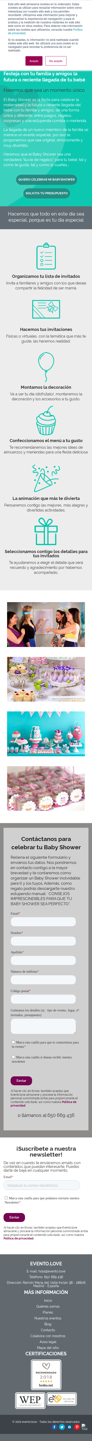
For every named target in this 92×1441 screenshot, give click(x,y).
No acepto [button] (56, 61)
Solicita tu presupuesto (47, 193)
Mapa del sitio (48, 1348)
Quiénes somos (48, 1306)
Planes (48, 1312)
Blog (47, 1324)
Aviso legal (48, 1342)
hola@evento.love (51, 1271)
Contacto (48, 1330)
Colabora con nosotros (47, 1336)
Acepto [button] (33, 61)
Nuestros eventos (47, 1318)
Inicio (48, 1300)
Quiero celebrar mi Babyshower (46, 179)
